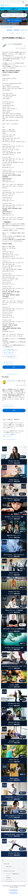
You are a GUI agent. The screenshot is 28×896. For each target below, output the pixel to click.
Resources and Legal (9, 871)
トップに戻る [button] (3, 860)
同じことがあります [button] (9, 352)
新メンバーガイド (7, 436)
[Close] (26, 884)
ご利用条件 (8, 877)
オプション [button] (24, 30)
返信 (14, 367)
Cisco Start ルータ (11, 356)
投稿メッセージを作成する (14, 20)
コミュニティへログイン (9, 439)
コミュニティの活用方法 (9, 434)
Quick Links (6, 863)
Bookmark (9, 30)
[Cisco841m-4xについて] (22, 374)
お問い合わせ (9, 866)
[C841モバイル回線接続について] (20, 374)
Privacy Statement (13, 890)
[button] (4, 363)
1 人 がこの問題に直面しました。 (10, 349)
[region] (14, 889)
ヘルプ (7, 875)
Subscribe (16, 30)
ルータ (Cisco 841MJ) (7, 27)
